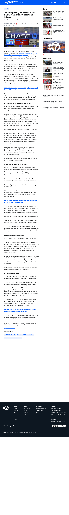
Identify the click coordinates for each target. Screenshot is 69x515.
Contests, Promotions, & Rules (58, 421)
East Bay (25, 410)
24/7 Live (21, 2)
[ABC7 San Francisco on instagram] (10, 426)
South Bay (26, 412)
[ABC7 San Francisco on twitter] (7, 426)
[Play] (54, 47)
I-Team (37, 412)
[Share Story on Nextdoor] (31, 23)
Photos (15, 417)
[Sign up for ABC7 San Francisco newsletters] (13, 426)
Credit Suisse (19, 57)
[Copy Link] (38, 23)
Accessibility (54, 417)
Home (15, 408)
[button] (3, 2)
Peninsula (26, 414)
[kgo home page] (6, 408)
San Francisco (27, 408)
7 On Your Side (39, 410)
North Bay (26, 417)
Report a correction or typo (9, 328)
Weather (16, 410)
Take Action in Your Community (58, 414)
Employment (54, 419)
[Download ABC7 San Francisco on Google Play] (62, 426)
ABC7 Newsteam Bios (56, 410)
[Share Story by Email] (34, 23)
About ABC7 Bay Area (56, 408)
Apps (15, 419)
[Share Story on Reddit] (28, 23)
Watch (15, 414)
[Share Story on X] (25, 23)
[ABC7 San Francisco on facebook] (4, 426)
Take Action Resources (41, 408)
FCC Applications (6, 432)
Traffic (15, 412)
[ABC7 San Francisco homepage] (11, 2)
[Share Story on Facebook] (22, 23)
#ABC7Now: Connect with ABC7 (58, 412)
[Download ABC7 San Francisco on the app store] (55, 426)
